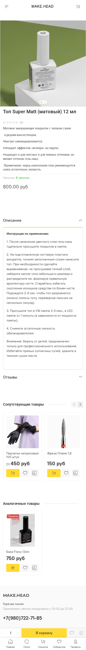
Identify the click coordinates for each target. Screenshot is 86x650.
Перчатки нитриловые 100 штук (22, 455)
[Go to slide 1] (41, 102)
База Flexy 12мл (17, 552)
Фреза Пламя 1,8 (59, 453)
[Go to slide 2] (44, 102)
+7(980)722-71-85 (22, 618)
